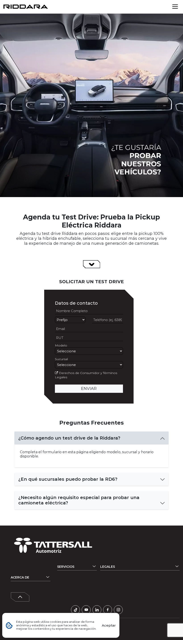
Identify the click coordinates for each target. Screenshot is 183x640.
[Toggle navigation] (175, 6)
